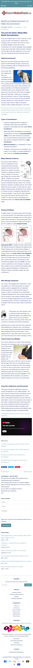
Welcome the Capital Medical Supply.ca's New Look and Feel (16, 623)
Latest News (16, 620)
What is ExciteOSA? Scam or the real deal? (13, 550)
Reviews (16, 596)
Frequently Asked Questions (16, 594)
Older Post (6, 471)
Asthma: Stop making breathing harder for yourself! (16, 561)
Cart (30, 5)
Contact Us (16, 607)
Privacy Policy (16, 612)
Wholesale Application (16, 598)
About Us (16, 605)
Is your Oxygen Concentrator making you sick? (14, 556)
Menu (4, 5)
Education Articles (16, 592)
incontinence (18, 27)
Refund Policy (16, 616)
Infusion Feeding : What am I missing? (12, 566)
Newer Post (27, 471)
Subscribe (28, 585)
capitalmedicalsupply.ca (18, 657)
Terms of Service (16, 609)
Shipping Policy (16, 614)
